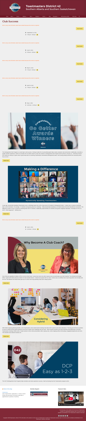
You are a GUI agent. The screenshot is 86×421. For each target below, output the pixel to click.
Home (7, 16)
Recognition (55, 16)
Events (17, 16)
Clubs (31, 16)
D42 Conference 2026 (65, 16)
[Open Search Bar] (79, 16)
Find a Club (74, 16)
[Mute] (80, 404)
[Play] (59, 404)
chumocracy (5, 392)
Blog (50, 16)
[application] (71, 399)
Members (24, 16)
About (12, 16)
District (44, 16)
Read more (6, 160)
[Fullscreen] (82, 404)
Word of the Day (8, 389)
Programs (37, 16)
